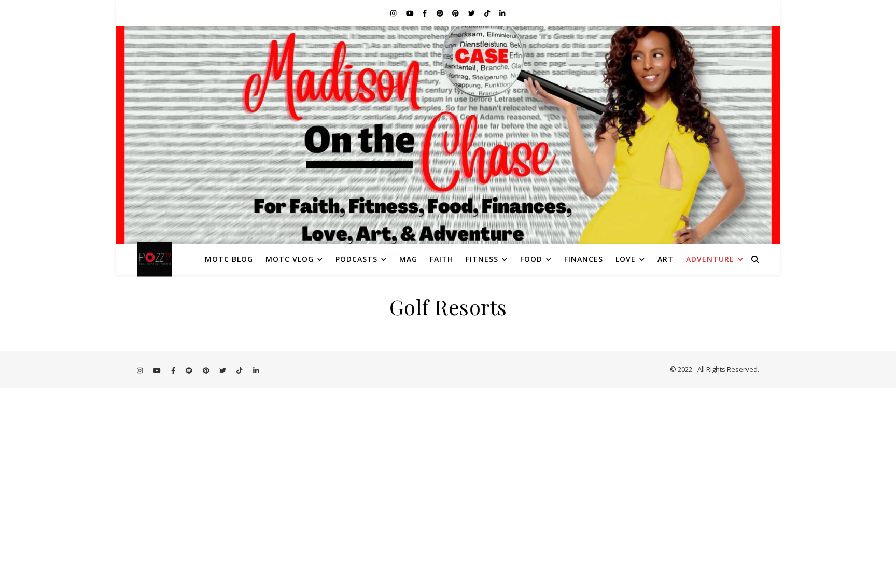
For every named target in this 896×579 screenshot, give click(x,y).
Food (531, 259)
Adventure (710, 259)
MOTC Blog (229, 259)
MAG (408, 259)
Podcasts (356, 259)
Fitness (482, 259)
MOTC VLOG (289, 259)
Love (625, 259)
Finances (583, 259)
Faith (441, 259)
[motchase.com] (448, 135)
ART (665, 259)
